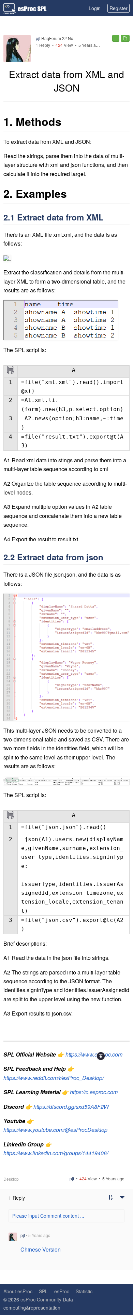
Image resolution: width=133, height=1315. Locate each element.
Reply (43, 45)
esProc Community (40, 1299)
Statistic (84, 1291)
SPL (43, 1291)
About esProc (17, 1291)
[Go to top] (101, 1056)
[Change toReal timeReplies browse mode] (110, 1197)
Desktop (11, 1179)
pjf (38, 38)
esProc (61, 1291)
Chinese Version (40, 1249)
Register (118, 8)
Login (95, 8)
